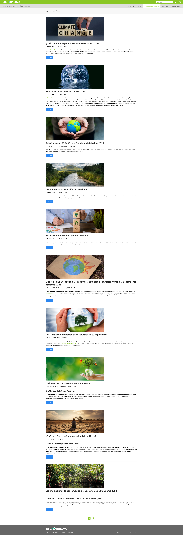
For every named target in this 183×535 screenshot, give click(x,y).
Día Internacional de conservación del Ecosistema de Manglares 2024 (81, 491)
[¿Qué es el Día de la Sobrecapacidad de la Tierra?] (75, 421)
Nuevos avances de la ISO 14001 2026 (65, 91)
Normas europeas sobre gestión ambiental (67, 235)
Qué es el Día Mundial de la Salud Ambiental (68, 383)
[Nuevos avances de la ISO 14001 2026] (75, 76)
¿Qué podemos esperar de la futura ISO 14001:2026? (73, 43)
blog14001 (62, 337)
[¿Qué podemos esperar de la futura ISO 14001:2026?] (75, 28)
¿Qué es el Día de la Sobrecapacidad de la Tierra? (71, 436)
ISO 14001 (64, 532)
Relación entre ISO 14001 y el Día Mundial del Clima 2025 (75, 143)
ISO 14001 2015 (71, 146)
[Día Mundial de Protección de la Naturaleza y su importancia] (75, 320)
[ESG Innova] (56, 528)
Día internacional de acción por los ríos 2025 (68, 189)
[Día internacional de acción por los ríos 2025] (75, 174)
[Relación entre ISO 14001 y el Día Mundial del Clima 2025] (75, 128)
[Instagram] (180, 2)
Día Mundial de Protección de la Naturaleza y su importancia (76, 334)
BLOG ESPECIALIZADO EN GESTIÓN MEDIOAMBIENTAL (17, 6)
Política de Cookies (133, 532)
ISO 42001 (70, 532)
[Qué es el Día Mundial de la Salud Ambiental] (75, 368)
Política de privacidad (122, 532)
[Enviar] (157, 2)
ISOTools (48, 532)
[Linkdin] (175, 2)
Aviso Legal (112, 532)
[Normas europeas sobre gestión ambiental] (75, 220)
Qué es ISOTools (55, 532)
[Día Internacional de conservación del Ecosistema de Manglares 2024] (75, 476)
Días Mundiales (63, 146)
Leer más (49, 57)
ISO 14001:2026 (62, 46)
